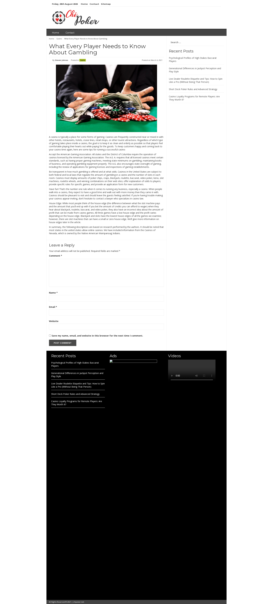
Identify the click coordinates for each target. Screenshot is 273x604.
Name (53, 292)
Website (53, 321)
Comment (55, 255)
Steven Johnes (61, 60)
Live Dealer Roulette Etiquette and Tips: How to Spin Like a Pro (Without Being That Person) (195, 80)
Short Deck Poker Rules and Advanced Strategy (193, 89)
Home (84, 4)
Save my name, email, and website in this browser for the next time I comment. (97, 335)
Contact (94, 4)
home (52, 38)
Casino (59, 38)
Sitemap (106, 4)
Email (53, 306)
